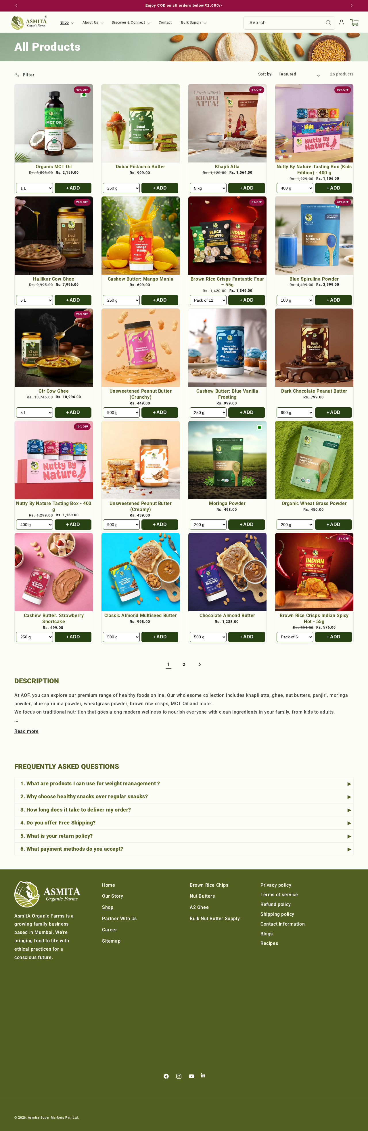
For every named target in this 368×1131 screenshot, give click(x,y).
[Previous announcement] (16, 5)
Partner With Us (119, 918)
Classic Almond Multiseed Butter (140, 615)
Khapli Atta (227, 166)
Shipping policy (277, 914)
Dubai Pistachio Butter (140, 166)
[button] (67, 23)
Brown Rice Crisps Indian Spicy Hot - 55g (314, 618)
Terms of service (279, 894)
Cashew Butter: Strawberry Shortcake (54, 618)
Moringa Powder (227, 503)
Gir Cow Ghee (54, 391)
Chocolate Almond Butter (227, 615)
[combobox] (289, 22)
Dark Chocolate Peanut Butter (314, 391)
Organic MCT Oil (54, 166)
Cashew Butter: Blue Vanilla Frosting (227, 394)
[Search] (328, 22)
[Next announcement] (351, 5)
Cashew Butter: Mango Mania (141, 279)
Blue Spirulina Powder (314, 279)
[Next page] (199, 664)
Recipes (269, 943)
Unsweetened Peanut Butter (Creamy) (141, 506)
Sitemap (111, 941)
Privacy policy (275, 885)
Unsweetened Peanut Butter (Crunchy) (141, 394)
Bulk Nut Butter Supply (215, 918)
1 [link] (168, 664)
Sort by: (265, 74)
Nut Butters (202, 896)
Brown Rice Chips (209, 885)
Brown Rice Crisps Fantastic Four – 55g (227, 282)
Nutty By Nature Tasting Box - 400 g (53, 506)
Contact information (282, 924)
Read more (26, 731)
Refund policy (275, 904)
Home (108, 885)
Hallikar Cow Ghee (53, 279)
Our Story (112, 896)
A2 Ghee (199, 907)
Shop (107, 907)
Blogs (266, 934)
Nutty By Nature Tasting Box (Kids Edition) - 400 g (314, 169)
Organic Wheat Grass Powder (314, 503)
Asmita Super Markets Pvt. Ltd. (53, 1117)
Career (109, 930)
